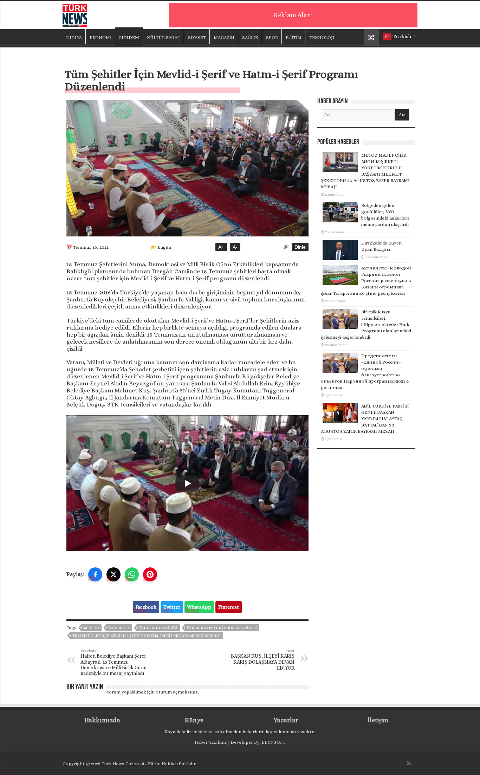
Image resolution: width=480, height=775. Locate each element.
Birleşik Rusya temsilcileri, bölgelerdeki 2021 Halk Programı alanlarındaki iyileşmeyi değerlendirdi (366, 324)
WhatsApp (199, 607)
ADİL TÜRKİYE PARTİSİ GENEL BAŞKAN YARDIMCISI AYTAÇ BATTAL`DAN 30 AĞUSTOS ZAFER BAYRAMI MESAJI (365, 418)
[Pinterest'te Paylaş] (150, 574)
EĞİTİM (293, 37)
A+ (221, 247)
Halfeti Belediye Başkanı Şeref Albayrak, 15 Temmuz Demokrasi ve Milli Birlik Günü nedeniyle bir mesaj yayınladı (113, 662)
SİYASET (197, 37)
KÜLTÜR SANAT (163, 37)
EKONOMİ (100, 37)
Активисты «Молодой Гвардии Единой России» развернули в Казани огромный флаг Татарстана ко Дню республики (366, 280)
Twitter (171, 607)
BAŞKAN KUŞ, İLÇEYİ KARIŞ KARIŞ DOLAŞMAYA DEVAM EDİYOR (262, 660)
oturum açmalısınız (177, 692)
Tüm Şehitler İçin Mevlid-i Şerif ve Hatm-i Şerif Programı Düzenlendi (146, 635)
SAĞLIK (250, 37)
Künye (194, 720)
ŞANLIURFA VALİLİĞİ (158, 628)
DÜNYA (74, 37)
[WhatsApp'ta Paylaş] (132, 574)
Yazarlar (285, 720)
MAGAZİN (224, 37)
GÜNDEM (128, 37)
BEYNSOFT (273, 742)
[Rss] (408, 763)
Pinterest (228, 607)
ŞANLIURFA (119, 628)
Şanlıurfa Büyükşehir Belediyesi (222, 628)
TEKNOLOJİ (321, 37)
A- (235, 247)
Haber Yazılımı (210, 742)
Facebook (146, 607)
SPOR (272, 37)
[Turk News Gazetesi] (75, 13)
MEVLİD (91, 628)
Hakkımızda (102, 720)
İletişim (377, 720)
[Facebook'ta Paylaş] (95, 574)
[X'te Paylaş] (113, 574)
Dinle (300, 247)
